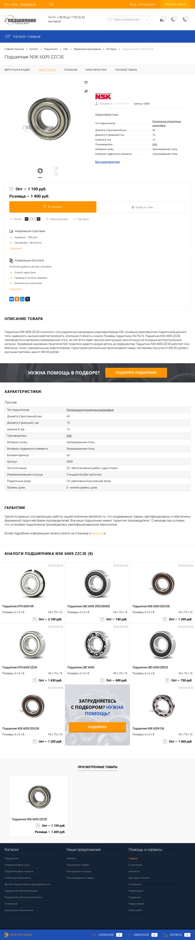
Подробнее (15, 248)
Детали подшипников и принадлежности (27, 884)
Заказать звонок (175, 4)
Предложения (136, 903)
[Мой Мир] (22, 299)
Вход (133, 4)
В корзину (55, 207)
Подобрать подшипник (136, 372)
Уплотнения (11, 903)
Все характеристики (107, 162)
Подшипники (12, 858)
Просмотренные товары (97, 767)
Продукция (135, 897)
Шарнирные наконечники (19, 910)
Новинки (71, 858)
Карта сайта (135, 910)
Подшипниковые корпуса (19, 871)
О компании (135, 864)
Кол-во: (18, 219)
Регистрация (147, 4)
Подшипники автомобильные (21, 890)
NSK (154, 144)
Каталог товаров (26, 36)
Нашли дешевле (59, 219)
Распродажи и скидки (78, 871)
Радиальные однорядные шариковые (90, 409)
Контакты (134, 871)
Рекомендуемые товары (80, 877)
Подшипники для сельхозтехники (23, 897)
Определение (27, 4)
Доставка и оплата (139, 877)
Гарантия (97, 533)
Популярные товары (78, 864)
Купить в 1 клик (144, 207)
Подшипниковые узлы (17, 864)
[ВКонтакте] (11, 299)
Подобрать (97, 727)
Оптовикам (135, 884)
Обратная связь (20, 934)
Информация (136, 890)
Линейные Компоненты (18, 877)
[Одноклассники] (17, 299)
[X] (27, 299)
